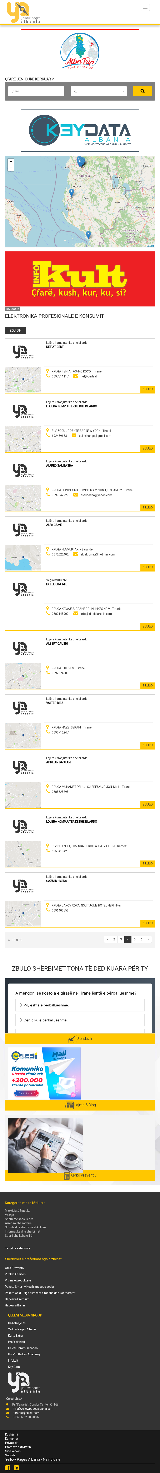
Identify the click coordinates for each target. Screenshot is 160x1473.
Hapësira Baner (15, 1305)
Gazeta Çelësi (17, 1323)
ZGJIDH (15, 330)
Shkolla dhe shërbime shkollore (25, 1227)
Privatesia (11, 1442)
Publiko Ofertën (15, 1274)
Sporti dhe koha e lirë (18, 1235)
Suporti (10, 1455)
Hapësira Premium (17, 1299)
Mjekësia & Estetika (17, 1210)
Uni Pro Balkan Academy (24, 1354)
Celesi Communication (23, 1348)
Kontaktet (11, 1438)
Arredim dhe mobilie (18, 1223)
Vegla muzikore (56, 580)
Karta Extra (15, 1335)
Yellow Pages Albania (22, 1329)
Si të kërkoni (13, 1451)
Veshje (9, 1215)
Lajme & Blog (85, 1105)
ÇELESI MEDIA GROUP (25, 1315)
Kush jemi (11, 1434)
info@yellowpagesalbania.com (33, 1408)
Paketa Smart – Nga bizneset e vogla (29, 1286)
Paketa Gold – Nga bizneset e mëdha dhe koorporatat (40, 1293)
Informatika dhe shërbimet (22, 1231)
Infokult (13, 1360)
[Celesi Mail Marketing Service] (44, 1073)
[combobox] (99, 91)
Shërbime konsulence (19, 1219)
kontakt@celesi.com (26, 1412)
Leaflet (150, 245)
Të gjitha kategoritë (17, 1248)
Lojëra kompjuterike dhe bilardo (67, 342)
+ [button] (11, 161)
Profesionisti (16, 1342)
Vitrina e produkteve (18, 1280)
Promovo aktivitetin (18, 1447)
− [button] (11, 168)
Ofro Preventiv (14, 1268)
